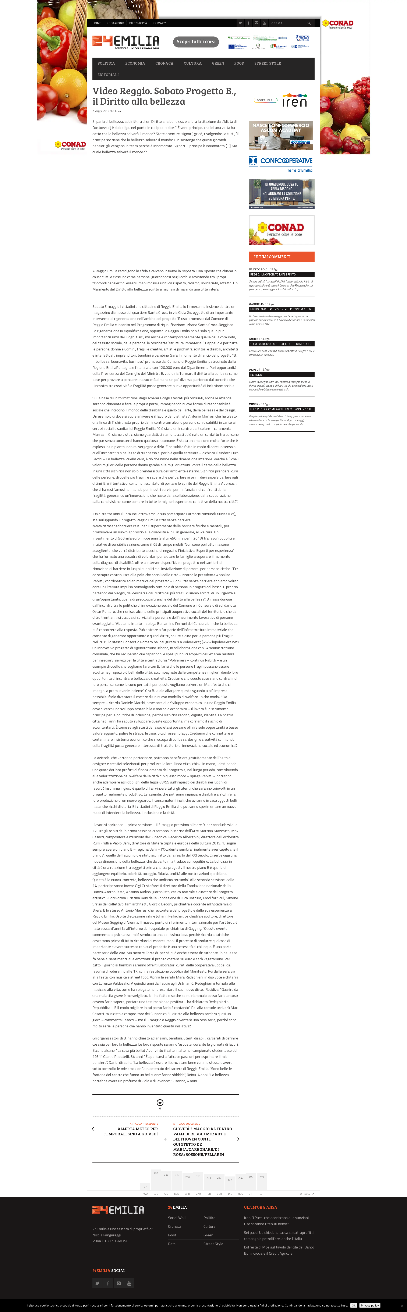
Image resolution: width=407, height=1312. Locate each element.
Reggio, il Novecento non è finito (273, 274)
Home (96, 23)
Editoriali (108, 74)
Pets (172, 1244)
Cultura (193, 63)
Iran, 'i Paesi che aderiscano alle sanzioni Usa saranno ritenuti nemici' (276, 1221)
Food (239, 63)
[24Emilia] (125, 42)
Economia (135, 63)
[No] (402, 1306)
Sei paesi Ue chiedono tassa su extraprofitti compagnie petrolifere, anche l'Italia (279, 1235)
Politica (106, 63)
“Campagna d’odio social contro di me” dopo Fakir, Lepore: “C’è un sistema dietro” (282, 344)
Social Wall (177, 1218)
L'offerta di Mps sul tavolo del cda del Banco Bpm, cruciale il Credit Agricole (279, 1250)
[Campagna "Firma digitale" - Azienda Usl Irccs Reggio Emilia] (239, 50)
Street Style (267, 63)
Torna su (304, 1194)
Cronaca (164, 63)
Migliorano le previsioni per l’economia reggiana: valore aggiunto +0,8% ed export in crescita (282, 309)
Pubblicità (138, 23)
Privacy (159, 23)
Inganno (256, 375)
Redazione (115, 23)
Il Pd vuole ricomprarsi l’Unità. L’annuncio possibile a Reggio (282, 409)
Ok (353, 1305)
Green (218, 63)
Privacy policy (370, 1305)
